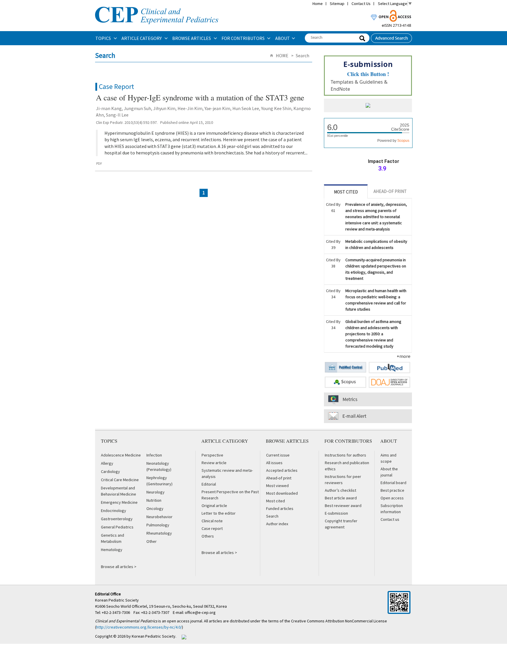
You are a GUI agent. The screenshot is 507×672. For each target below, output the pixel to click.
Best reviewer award (343, 505)
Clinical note (212, 520)
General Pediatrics (117, 527)
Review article (214, 462)
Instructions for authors (345, 455)
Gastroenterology (117, 518)
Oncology (154, 508)
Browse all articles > (118, 566)
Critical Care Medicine (120, 479)
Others (208, 536)
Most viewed (277, 485)
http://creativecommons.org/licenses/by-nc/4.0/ (139, 627)
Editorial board (393, 482)
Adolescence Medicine (121, 455)
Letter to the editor (219, 513)
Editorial (209, 484)
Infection (154, 455)
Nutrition (153, 500)
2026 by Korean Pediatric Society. (146, 636)
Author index (277, 523)
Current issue (278, 455)
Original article (214, 505)
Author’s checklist (340, 490)
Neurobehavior (159, 516)
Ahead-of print (278, 478)
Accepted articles (282, 470)
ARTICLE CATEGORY (142, 38)
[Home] (156, 6)
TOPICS (103, 38)
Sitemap (337, 3)
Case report (212, 528)
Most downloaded (282, 493)
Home (317, 3)
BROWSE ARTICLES (192, 38)
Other (151, 541)
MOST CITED (346, 192)
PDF (99, 163)
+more (403, 356)
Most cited (275, 500)
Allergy (107, 463)
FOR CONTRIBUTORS (244, 38)
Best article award (341, 498)
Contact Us (361, 3)
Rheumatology (159, 533)
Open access (392, 498)
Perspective (212, 455)
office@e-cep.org (201, 612)
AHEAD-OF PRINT (390, 191)
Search (272, 516)
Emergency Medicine (119, 502)
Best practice (392, 490)
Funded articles (279, 508)
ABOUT (282, 38)
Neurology (155, 492)
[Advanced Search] (391, 36)
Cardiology (110, 471)
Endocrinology (113, 510)
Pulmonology (157, 525)
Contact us (390, 519)
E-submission (336, 513)
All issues (274, 462)
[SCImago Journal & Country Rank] (368, 106)
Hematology (111, 549)
